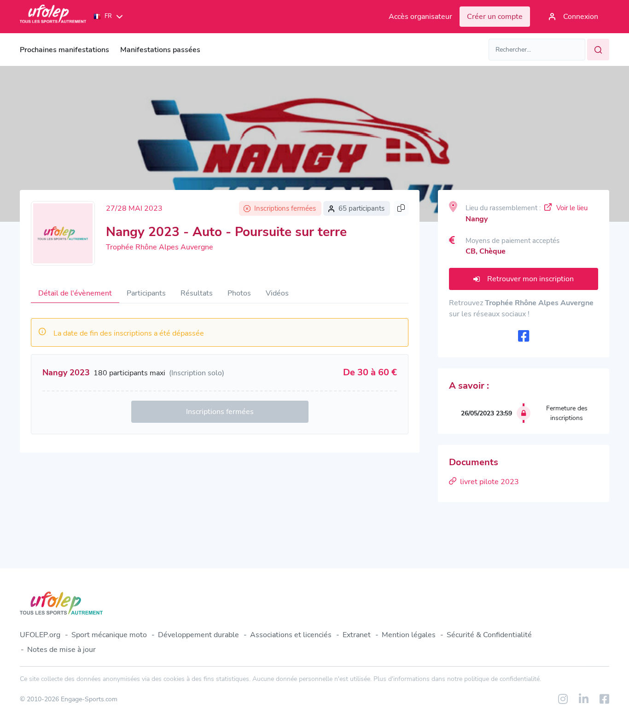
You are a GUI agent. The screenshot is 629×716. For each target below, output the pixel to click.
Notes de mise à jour (61, 650)
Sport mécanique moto (109, 635)
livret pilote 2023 (489, 482)
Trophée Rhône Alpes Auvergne (159, 247)
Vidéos (277, 293)
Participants (146, 293)
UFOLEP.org (40, 635)
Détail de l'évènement (75, 293)
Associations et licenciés (291, 635)
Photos (239, 293)
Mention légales (409, 635)
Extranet (357, 635)
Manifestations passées (160, 50)
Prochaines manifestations (64, 50)
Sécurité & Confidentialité (489, 635)
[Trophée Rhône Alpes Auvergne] (63, 233)
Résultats (197, 293)
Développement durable (198, 635)
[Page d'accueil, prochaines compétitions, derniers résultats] (53, 17)
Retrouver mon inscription (530, 279)
